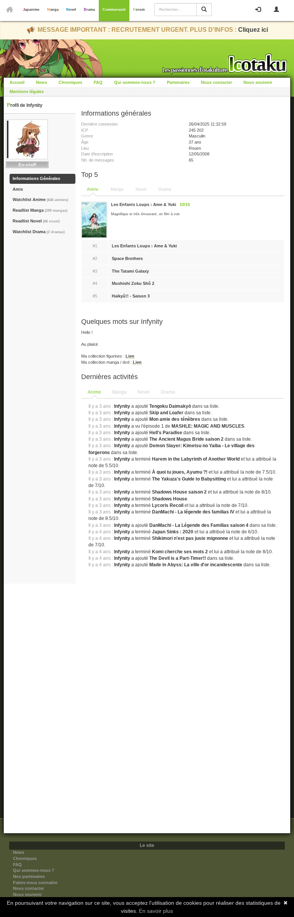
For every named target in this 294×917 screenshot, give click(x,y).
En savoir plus (156, 911)
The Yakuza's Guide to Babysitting (189, 479)
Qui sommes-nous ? (134, 82)
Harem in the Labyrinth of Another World (196, 459)
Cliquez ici (253, 29)
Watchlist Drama (39, 231)
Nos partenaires (29, 876)
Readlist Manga (40, 210)
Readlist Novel (36, 221)
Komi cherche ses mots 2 (180, 551)
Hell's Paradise (165, 432)
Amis (18, 189)
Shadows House (169, 499)
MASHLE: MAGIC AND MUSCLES (208, 426)
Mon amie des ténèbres (174, 419)
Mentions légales (27, 91)
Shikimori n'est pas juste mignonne (190, 538)
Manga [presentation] (119, 392)
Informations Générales (36, 178)
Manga (53, 9)
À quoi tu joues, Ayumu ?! (179, 472)
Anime (92, 189)
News (41, 82)
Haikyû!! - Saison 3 (131, 296)
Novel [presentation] (143, 392)
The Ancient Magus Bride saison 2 (186, 439)
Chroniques (70, 82)
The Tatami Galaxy (130, 271)
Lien (130, 356)
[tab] (94, 392)
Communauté (114, 9)
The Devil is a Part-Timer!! (178, 558)
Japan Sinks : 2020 (172, 532)
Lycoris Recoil (167, 505)
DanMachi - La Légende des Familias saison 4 (198, 525)
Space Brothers (127, 258)
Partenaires (178, 82)
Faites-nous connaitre (35, 882)
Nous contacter (216, 82)
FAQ (98, 82)
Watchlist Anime (40, 199)
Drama (89, 9)
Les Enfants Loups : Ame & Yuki (144, 246)
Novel (71, 9)
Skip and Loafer (166, 412)
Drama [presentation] (168, 392)
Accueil (17, 82)
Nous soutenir (257, 82)
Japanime (31, 9)
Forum (139, 9)
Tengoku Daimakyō (170, 406)
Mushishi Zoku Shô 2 (133, 283)
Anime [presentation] (94, 392)
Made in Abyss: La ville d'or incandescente (195, 564)
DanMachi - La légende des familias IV (193, 512)
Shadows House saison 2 (179, 492)
